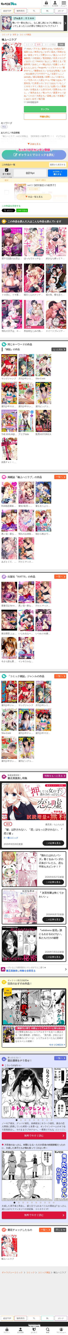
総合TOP (7, 11)
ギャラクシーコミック (12, 1272)
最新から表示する (57, 165)
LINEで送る (22, 210)
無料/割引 (21, 11)
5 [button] (34, 1120)
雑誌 (4, 127)
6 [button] (38, 1120)
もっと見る (58, 349)
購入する (57, 173)
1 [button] (16, 1120)
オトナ (61, 11)
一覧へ (59, 477)
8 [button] (47, 1120)
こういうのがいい (13, 1065)
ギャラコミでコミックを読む (36, 154)
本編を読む (45, 116)
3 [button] (25, 1120)
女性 (14, 34)
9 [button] (51, 1120)
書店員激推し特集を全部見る (26, 969)
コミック (5, 34)
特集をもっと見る (54, 775)
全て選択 (6, 174)
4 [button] (30, 1120)
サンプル (45, 109)
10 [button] (54, 1202)
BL (47, 11)
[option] (26, 1093)
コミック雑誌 (25, 34)
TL (34, 11)
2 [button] (21, 1120)
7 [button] (43, 1120)
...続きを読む (60, 1129)
